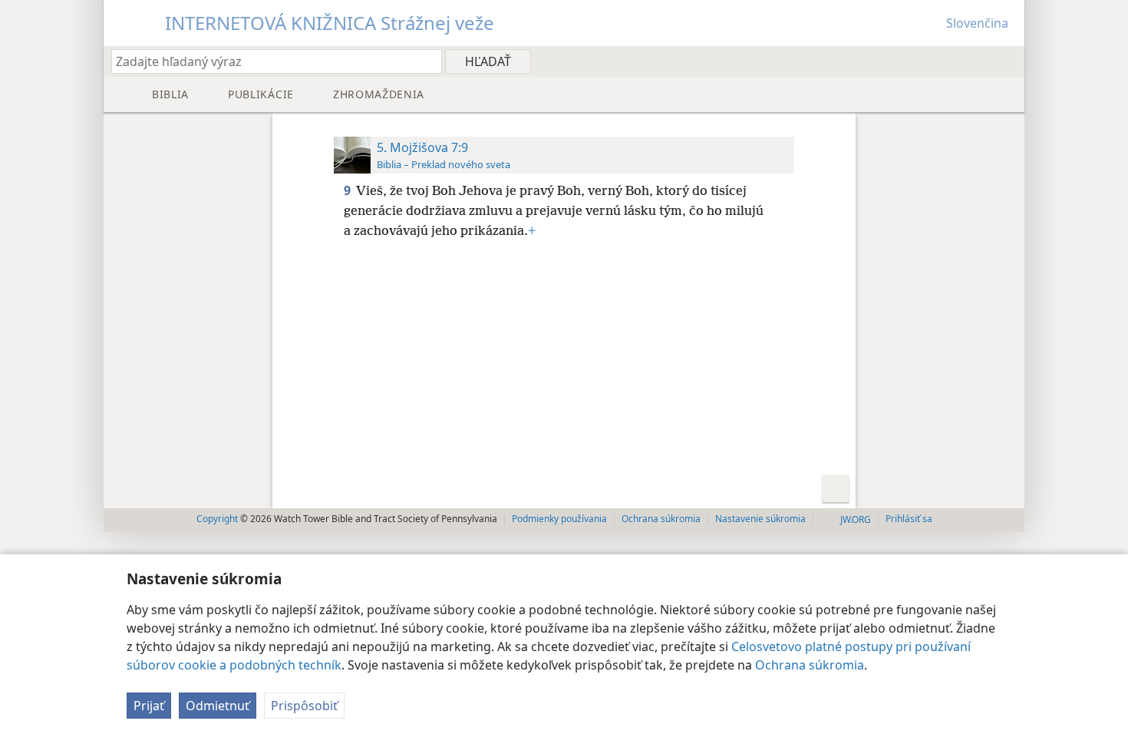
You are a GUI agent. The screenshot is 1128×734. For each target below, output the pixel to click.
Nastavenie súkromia (760, 518)
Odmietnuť (217, 705)
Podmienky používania (559, 518)
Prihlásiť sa (909, 518)
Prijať (149, 705)
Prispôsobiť (304, 705)
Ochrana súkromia (809, 664)
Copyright (217, 518)
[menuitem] (1007, 60)
